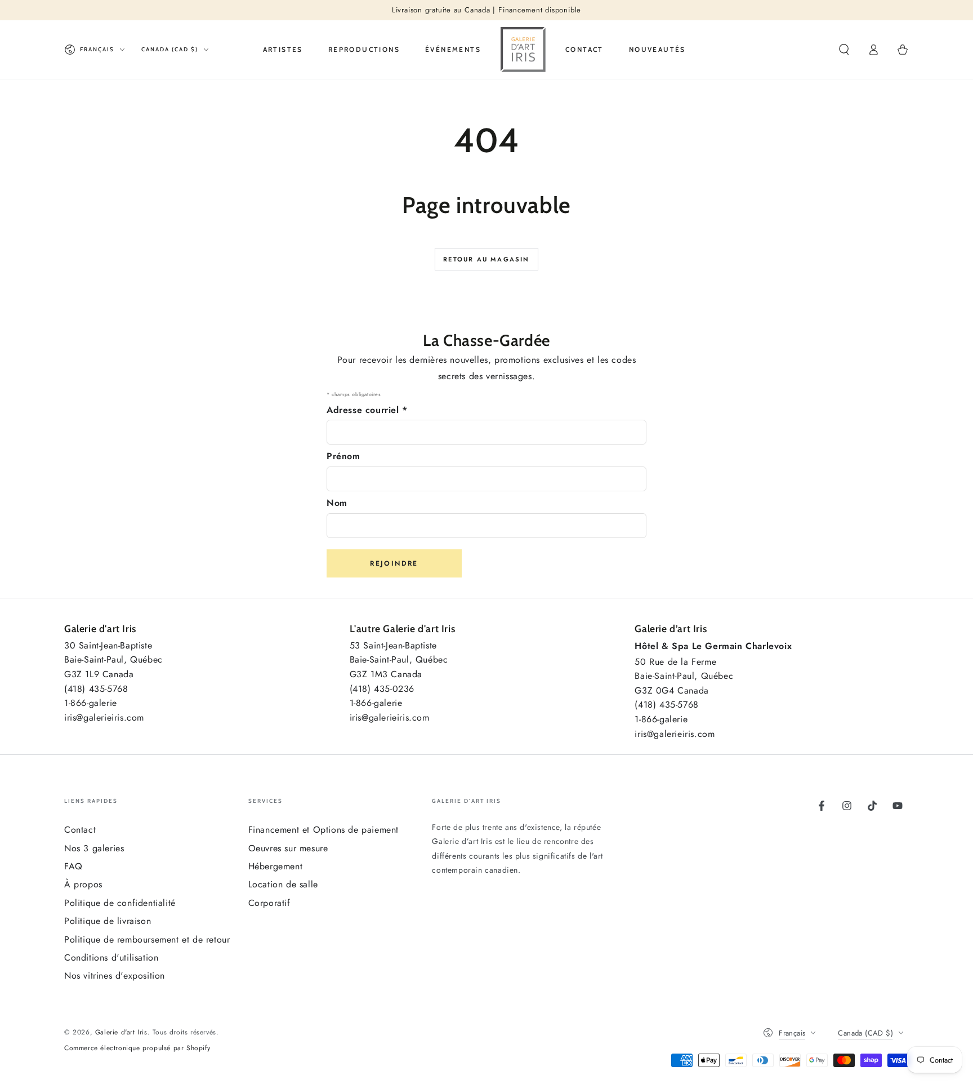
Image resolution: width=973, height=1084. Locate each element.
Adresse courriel (367, 409)
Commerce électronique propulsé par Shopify (137, 1048)
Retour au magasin (486, 259)
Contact (80, 829)
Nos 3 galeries (94, 848)
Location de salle (283, 884)
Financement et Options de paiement (323, 829)
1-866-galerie (90, 702)
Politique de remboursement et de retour (147, 939)
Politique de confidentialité (120, 902)
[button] (844, 49)
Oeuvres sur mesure (288, 848)
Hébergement (275, 866)
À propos (83, 884)
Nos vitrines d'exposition (114, 975)
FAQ (73, 866)
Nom (337, 502)
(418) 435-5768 (96, 688)
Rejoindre (394, 563)
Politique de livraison (107, 920)
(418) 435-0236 (382, 688)
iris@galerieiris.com (104, 717)
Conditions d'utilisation (111, 957)
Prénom (343, 456)
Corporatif (269, 902)
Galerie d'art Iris (121, 1032)
